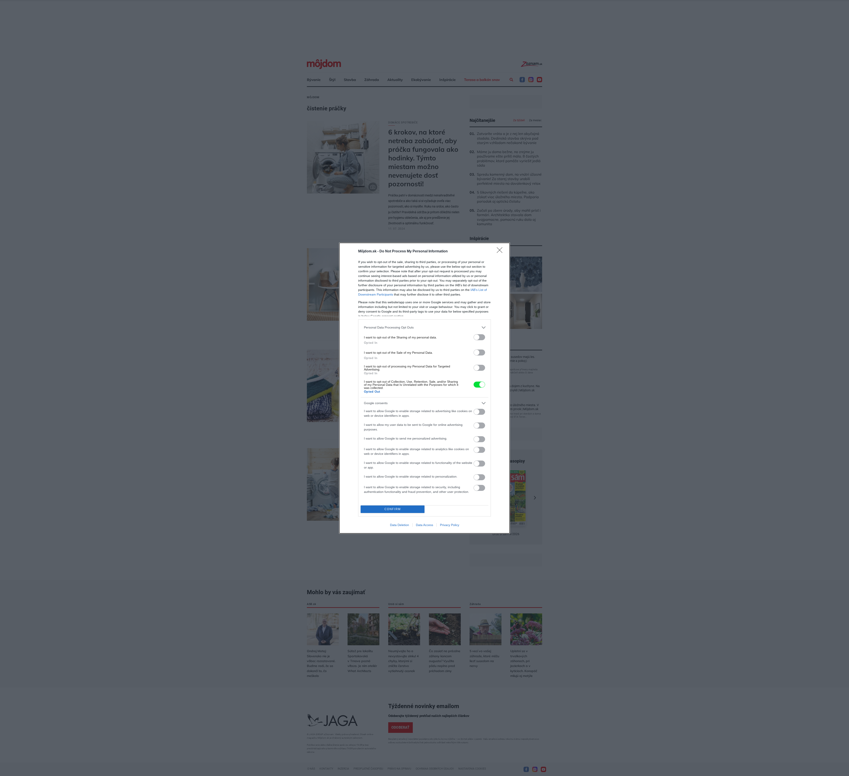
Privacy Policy (449, 525)
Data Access (424, 525)
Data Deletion (399, 525)
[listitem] (424, 327)
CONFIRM (392, 509)
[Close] (501, 251)
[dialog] (424, 388)
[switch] (479, 337)
